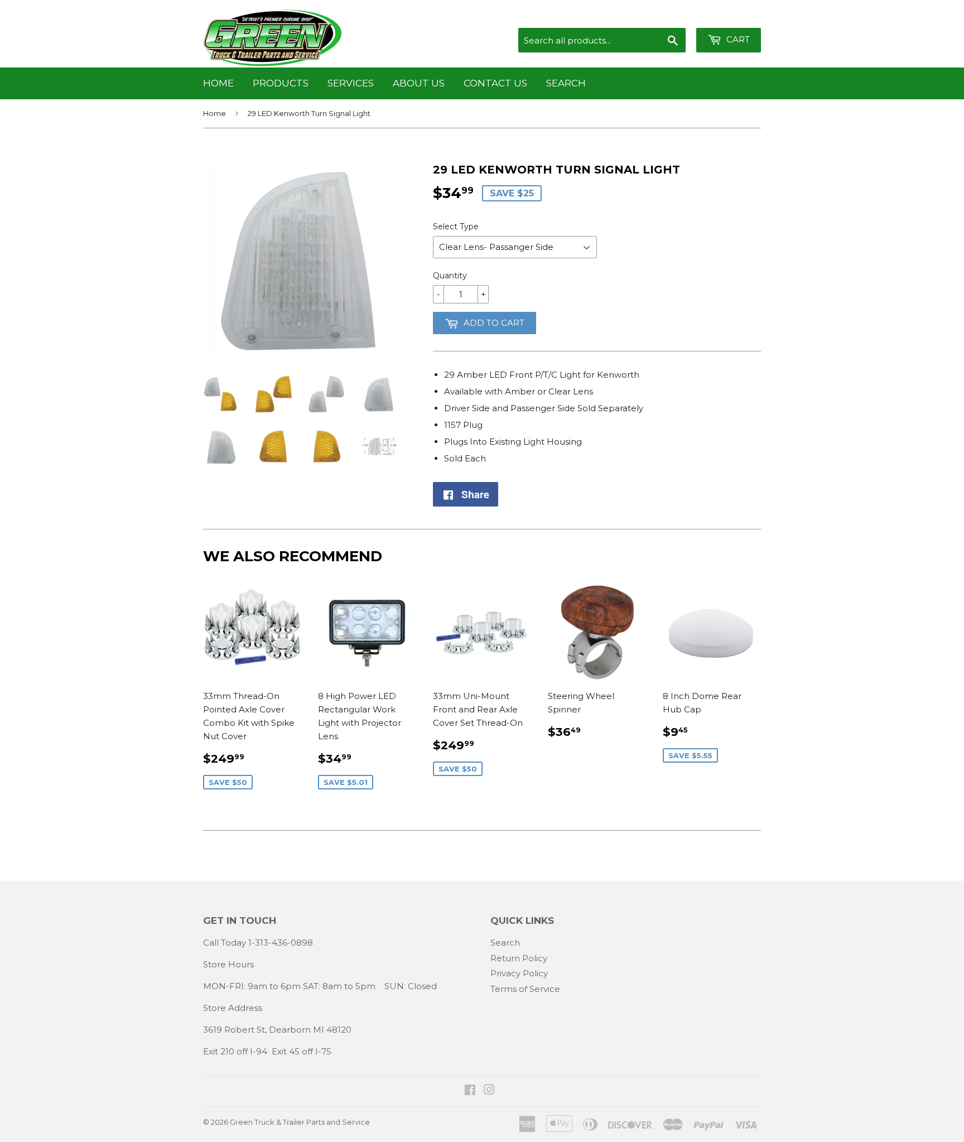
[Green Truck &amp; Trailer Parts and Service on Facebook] (470, 1091)
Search (566, 83)
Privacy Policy (519, 973)
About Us (419, 83)
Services (350, 83)
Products (281, 83)
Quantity (450, 276)
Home (218, 83)
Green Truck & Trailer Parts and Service (300, 1121)
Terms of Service (525, 989)
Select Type (456, 226)
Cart (737, 39)
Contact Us (495, 83)
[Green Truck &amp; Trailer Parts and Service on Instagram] (489, 1091)
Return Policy (518, 958)
